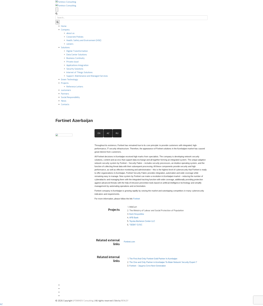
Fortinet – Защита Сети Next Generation (147, 266)
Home (63, 26)
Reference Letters (74, 86)
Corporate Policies (74, 36)
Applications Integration (77, 65)
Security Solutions (74, 68)
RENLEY (124, 300)
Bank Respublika (136, 214)
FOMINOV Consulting (84, 300)
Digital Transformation (77, 51)
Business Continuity (75, 58)
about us (70, 33)
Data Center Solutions (76, 54)
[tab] (99, 133)
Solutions (65, 47)
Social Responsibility (70, 97)
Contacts (65, 104)
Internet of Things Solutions (79, 72)
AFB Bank (133, 217)
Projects (65, 83)
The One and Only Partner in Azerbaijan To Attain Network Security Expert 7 (163, 262)
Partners (65, 93)
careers (69, 44)
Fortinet (136, 198)
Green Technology (69, 79)
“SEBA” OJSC (135, 224)
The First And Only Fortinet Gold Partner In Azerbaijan (153, 258)
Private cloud (72, 61)
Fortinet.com (129, 241)
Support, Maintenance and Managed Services (87, 76)
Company (65, 29)
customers (66, 90)
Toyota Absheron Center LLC (142, 221)
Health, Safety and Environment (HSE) (83, 40)
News (63, 100)
